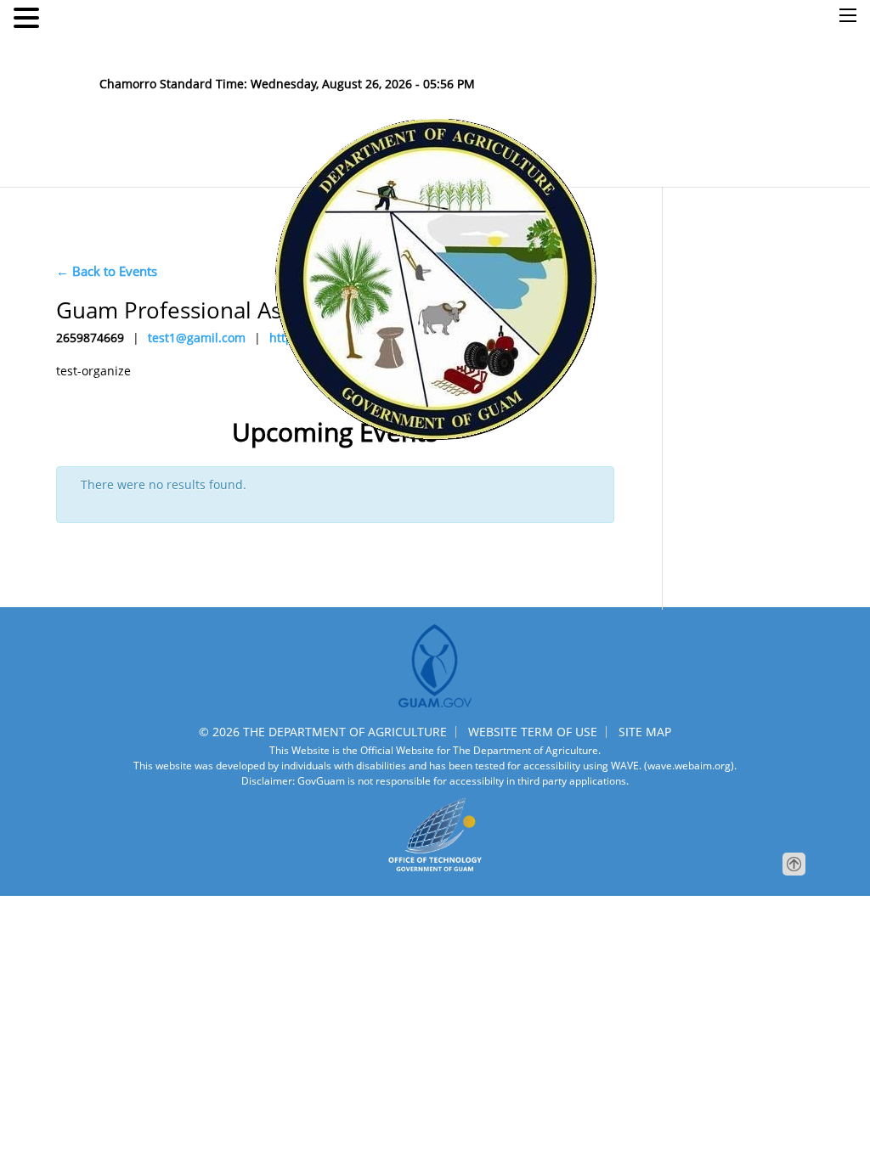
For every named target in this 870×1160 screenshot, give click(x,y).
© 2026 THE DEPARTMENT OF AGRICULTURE (323, 732)
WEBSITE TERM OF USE (532, 732)
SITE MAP (645, 732)
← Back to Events (106, 270)
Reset (386, 50)
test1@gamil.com (197, 337)
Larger (429, 50)
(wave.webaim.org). (689, 765)
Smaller (339, 50)
